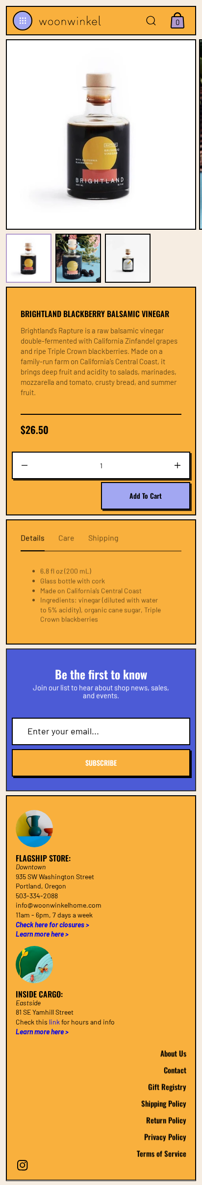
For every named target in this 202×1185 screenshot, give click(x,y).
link (54, 1022)
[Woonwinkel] (68, 20)
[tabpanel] (30, 258)
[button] (22, 20)
